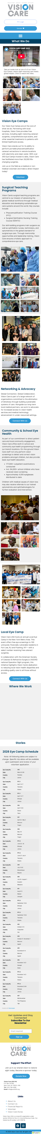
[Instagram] (23, 1125)
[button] (20, 36)
